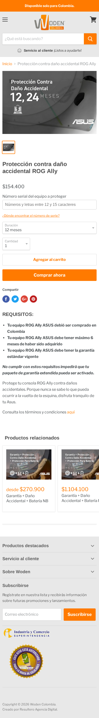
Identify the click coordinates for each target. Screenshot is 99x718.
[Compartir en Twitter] (15, 299)
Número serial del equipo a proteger (34, 196)
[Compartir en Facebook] (6, 299)
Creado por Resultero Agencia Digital (29, 709)
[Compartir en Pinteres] (33, 299)
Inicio (7, 64)
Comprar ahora (49, 275)
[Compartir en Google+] (24, 299)
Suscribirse (80, 614)
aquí (71, 412)
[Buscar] (90, 38)
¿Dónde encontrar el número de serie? (31, 215)
